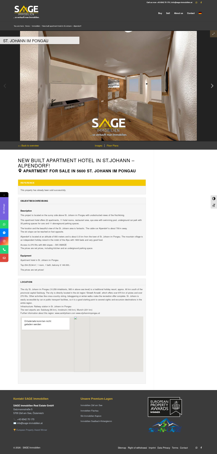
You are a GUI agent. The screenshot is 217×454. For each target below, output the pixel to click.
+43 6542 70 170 (163, 2)
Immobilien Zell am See (91, 405)
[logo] (26, 13)
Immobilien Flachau (89, 410)
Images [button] (98, 145)
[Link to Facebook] (201, 2)
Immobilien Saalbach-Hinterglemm (96, 421)
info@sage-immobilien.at (181, 2)
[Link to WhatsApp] (196, 2)
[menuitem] (160, 13)
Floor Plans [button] (112, 145)
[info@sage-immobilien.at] (4, 258)
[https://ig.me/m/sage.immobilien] (4, 241)
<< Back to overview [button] (28, 145)
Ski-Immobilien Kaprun (91, 415)
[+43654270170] (4, 224)
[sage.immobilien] (4, 232)
